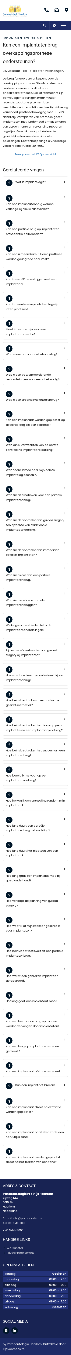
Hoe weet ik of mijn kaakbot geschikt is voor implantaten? (33, 928)
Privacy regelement (20, 1253)
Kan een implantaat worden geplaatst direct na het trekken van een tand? (33, 1159)
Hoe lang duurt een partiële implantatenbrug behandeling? (28, 828)
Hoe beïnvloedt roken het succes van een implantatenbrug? (35, 752)
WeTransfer (15, 1248)
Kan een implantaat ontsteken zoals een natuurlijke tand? (35, 1134)
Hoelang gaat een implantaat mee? (31, 1001)
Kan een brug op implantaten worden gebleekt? (32, 1048)
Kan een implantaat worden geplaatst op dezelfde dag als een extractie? (35, 422)
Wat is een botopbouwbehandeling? (32, 354)
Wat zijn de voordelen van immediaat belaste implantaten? (32, 552)
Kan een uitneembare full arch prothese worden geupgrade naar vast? (34, 256)
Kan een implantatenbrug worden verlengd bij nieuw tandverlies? (30, 206)
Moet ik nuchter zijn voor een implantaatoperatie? (26, 331)
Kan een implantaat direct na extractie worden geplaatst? (33, 1109)
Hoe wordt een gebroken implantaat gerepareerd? (32, 978)
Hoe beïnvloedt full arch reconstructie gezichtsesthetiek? (32, 702)
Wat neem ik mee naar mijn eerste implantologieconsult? (30, 472)
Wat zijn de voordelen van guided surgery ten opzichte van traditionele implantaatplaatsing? (35, 525)
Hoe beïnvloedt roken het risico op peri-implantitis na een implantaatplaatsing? (34, 727)
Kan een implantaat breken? (35, 1085)
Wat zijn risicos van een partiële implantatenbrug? (28, 577)
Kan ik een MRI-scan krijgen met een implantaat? (31, 281)
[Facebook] (6, 1330)
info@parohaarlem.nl (27, 1218)
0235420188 (16, 1223)
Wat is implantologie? (30, 182)
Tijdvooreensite (14, 1349)
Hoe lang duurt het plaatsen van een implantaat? (32, 853)
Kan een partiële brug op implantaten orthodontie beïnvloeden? (32, 231)
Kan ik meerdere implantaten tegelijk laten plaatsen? (32, 306)
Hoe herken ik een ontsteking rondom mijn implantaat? (35, 803)
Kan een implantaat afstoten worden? (33, 1071)
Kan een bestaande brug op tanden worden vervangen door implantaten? (32, 1023)
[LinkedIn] (14, 1330)
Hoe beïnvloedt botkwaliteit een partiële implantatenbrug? (34, 953)
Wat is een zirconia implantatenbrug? (32, 400)
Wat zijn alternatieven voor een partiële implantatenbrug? (34, 497)
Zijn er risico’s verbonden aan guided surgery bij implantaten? (31, 652)
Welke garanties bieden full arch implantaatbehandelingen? (28, 627)
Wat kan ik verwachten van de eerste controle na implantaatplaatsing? (32, 447)
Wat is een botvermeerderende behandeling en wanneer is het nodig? (33, 377)
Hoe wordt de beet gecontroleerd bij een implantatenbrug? (35, 677)
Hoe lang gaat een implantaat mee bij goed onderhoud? (33, 878)
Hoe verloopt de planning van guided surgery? (32, 903)
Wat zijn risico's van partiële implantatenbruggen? (25, 602)
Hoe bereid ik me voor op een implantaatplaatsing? (26, 777)
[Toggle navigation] (63, 25)
